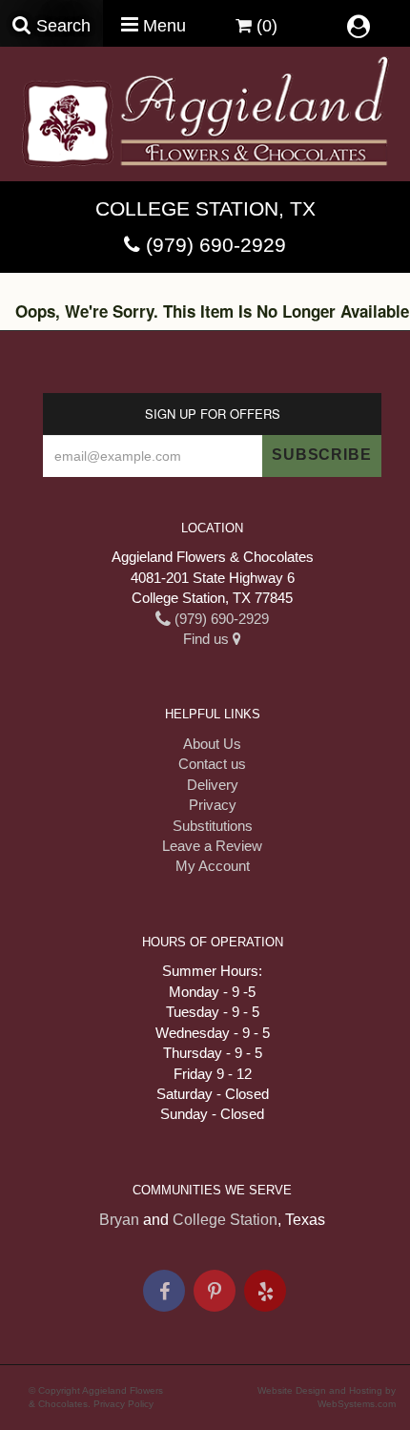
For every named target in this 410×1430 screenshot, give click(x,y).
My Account (212, 866)
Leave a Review (212, 846)
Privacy (212, 805)
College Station (225, 1220)
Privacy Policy (123, 1404)
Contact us (212, 764)
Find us (208, 639)
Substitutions (213, 826)
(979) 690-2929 (216, 245)
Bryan (119, 1220)
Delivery (212, 785)
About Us (212, 744)
